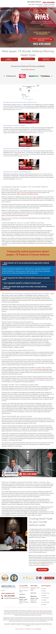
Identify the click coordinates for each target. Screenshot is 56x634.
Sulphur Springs (7, 611)
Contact (52, 6)
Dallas (33, 610)
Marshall (50, 610)
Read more (19, 109)
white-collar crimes (47, 369)
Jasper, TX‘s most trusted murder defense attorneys (15, 215)
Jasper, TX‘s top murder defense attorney (27, 192)
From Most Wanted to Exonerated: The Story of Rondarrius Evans (20, 102)
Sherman (42, 610)
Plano (36, 610)
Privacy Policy (28, 628)
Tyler (39, 610)
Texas (31, 610)
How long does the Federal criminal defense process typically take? (26, 278)
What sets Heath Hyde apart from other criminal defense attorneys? (24, 287)
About (33, 4)
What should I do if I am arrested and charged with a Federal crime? (25, 263)
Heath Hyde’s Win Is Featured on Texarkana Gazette (16, 148)
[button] (4, 76)
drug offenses (38, 369)
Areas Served (46, 6)
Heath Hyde (40, 197)
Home (29, 4)
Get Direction (22, 594)
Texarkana (46, 610)
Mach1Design (38, 628)
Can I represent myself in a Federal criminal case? (22, 283)
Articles (40, 6)
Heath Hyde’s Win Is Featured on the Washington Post (17, 172)
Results (46, 4)
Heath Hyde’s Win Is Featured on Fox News (14, 125)
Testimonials (51, 4)
